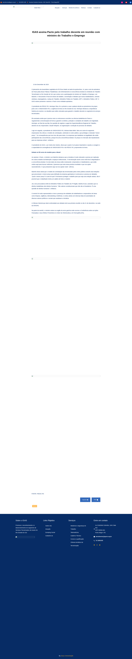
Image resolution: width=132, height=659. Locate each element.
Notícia (34, 506)
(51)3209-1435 (22, 2)
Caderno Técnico (76, 536)
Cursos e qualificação (77, 539)
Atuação (47, 529)
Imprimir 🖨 (85, 499)
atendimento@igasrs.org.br (9, 2)
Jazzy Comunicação (67, 656)
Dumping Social (50, 532)
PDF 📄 (96, 499)
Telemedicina (75, 532)
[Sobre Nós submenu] (40, 7)
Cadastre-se (49, 536)
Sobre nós (48, 526)
